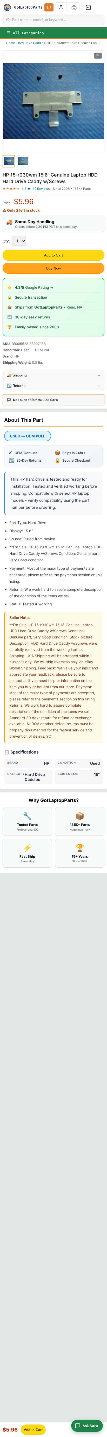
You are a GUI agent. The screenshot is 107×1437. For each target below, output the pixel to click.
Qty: (6, 241)
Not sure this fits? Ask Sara (35, 400)
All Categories (28, 33)
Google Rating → (34, 287)
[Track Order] (74, 7)
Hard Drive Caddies (31, 43)
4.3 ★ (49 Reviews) (36, 189)
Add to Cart (53, 255)
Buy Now (53, 268)
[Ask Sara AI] (49, 7)
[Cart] (88, 7)
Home (10, 43)
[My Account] (61, 7)
